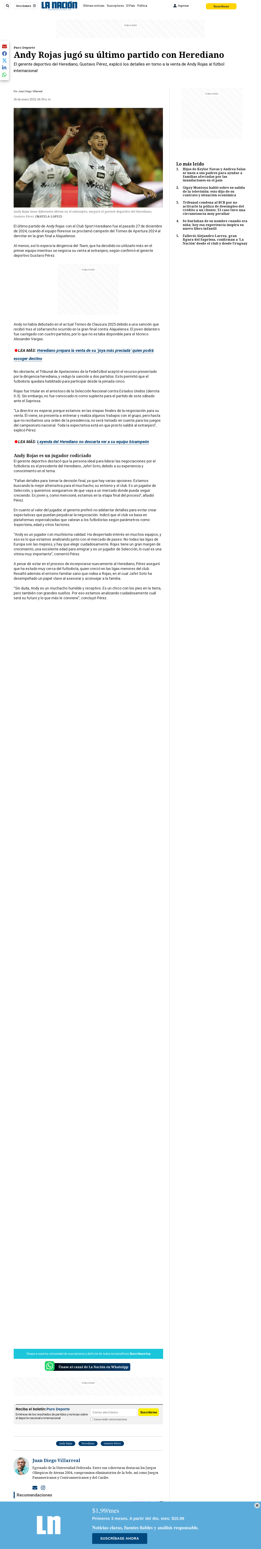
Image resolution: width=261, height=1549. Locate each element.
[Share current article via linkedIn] (4, 67)
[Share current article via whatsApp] (4, 74)
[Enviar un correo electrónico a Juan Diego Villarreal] (34, 1487)
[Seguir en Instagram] (43, 1487)
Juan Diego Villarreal (30, 91)
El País (130, 5)
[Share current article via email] (4, 46)
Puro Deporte (24, 47)
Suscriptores (115, 5)
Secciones (23, 6)
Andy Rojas (65, 1443)
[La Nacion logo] (59, 6)
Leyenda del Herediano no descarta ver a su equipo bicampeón (93, 441)
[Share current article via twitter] (4, 60)
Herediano (88, 1443)
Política (142, 5)
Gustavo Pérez (112, 1443)
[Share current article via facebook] (4, 53)
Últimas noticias (93, 5)
